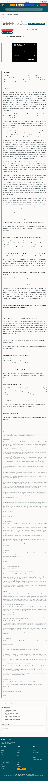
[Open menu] (6, 5)
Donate (44, 1)
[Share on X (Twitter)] (11, 703)
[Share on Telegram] (9, 703)
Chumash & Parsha (21, 748)
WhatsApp (35, 29)
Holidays (19, 755)
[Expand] (3, 711)
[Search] (41, 9)
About (2, 752)
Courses (34, 750)
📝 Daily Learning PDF (7, 32)
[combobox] (24, 9)
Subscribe (3, 755)
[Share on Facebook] (14, 703)
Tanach (18, 750)
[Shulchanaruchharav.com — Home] (3, 5)
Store (34, 755)
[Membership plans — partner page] (20, 5)
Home (3, 14)
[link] (12, 14)
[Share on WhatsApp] (6, 703)
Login (2, 754)
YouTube (3, 766)
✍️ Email (28, 29)
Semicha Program (36, 748)
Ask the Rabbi (36, 752)
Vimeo (2, 768)
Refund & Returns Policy (38, 759)
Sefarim (18, 754)
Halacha (2, 750)
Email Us (20, 764)
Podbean (3, 764)
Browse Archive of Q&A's (38, 754)
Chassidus (19, 752)
